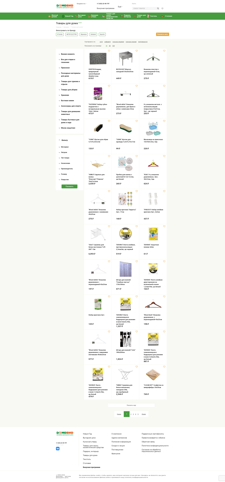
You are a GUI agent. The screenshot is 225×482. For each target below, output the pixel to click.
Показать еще (131, 405)
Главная (58, 27)
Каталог (66, 27)
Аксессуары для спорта (71, 106)
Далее (144, 414)
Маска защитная (68, 128)
